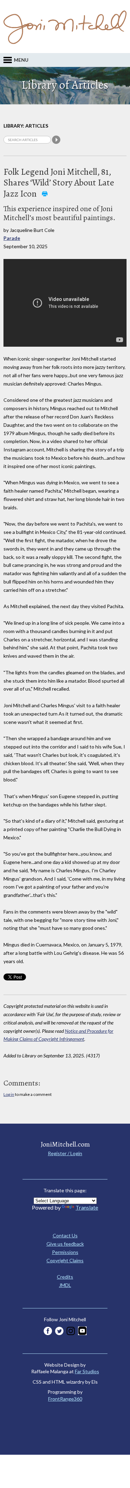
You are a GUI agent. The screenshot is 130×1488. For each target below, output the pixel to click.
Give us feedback (65, 1244)
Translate (87, 1207)
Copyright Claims (65, 1260)
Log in (8, 1094)
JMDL (65, 1285)
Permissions (65, 1252)
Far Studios (87, 1371)
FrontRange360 (65, 1399)
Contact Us (65, 1235)
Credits (65, 1277)
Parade (11, 238)
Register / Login (65, 1153)
